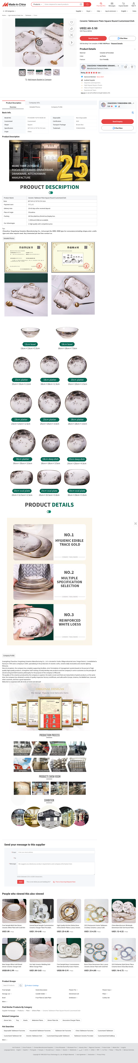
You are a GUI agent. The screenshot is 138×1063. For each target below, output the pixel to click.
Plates (35, 15)
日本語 (93, 1050)
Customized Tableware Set (13, 1036)
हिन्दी (98, 1050)
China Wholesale (60, 1047)
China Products (26, 1047)
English (18, 1050)
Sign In (83, 93)
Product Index (106, 1047)
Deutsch (65, 1050)
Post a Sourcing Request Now (64, 882)
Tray (17, 1020)
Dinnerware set (74, 994)
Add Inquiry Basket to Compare (39, 79)
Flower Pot (72, 990)
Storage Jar (6, 994)
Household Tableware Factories (40, 1031)
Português (33, 1050)
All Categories (9, 11)
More (4, 1040)
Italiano (58, 1050)
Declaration (91, 1054)
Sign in (133, 6)
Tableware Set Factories (63, 1031)
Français (40, 1050)
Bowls (25, 1020)
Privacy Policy (101, 1054)
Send (20, 882)
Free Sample (6, 990)
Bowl (3, 998)
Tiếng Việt (118, 1050)
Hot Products (16, 1047)
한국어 (86, 1050)
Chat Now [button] (123, 38)
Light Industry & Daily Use (15, 15)
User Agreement (81, 1054)
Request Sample (117, 43)
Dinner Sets (7, 1020)
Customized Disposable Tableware (58, 1036)
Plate (104, 994)
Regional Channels (94, 1047)
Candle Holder (40, 994)
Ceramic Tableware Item (34, 1036)
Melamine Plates (37, 1020)
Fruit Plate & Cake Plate (43, 998)
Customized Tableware (105, 1031)
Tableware (28, 15)
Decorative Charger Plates (71, 1020)
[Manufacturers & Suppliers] (14, 4)
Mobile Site (116, 1047)
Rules (134, 11)
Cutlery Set (106, 998)
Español (25, 1050)
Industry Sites (83, 1047)
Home (4, 15)
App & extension (110, 11)
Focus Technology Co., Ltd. (55, 1054)
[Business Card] (133, 112)
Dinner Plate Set (53, 1020)
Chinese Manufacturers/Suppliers (43, 1047)
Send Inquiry (93, 38)
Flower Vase (106, 990)
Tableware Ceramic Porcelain (83, 1036)
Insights (123, 1047)
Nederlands (73, 1050)
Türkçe (111, 1050)
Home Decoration (41, 990)
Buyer (88, 11)
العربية (80, 1050)
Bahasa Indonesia (129, 1050)
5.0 (109, 106)
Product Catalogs (33, 985)
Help (98, 11)
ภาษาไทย (104, 1050)
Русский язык (50, 1050)
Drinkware (72, 998)
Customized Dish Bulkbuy (106, 1036)
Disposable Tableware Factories (14, 1031)
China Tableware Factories (84, 1031)
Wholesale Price (72, 1047)
